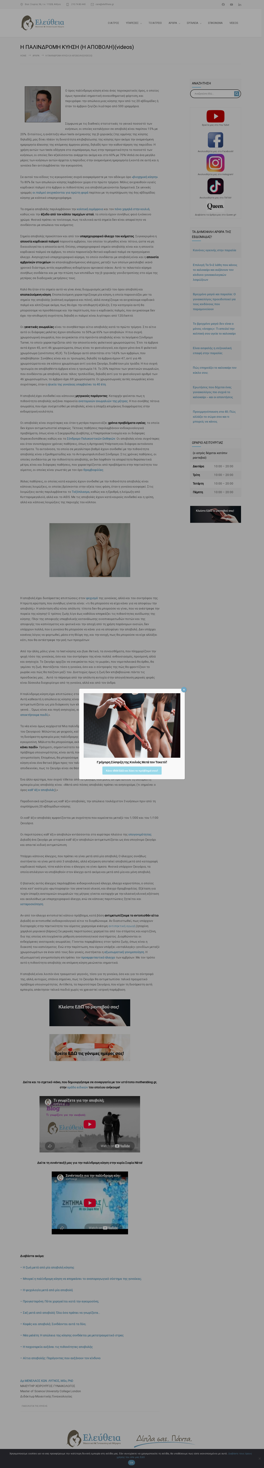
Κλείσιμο (184, 689)
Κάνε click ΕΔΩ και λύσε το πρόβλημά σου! (132, 770)
